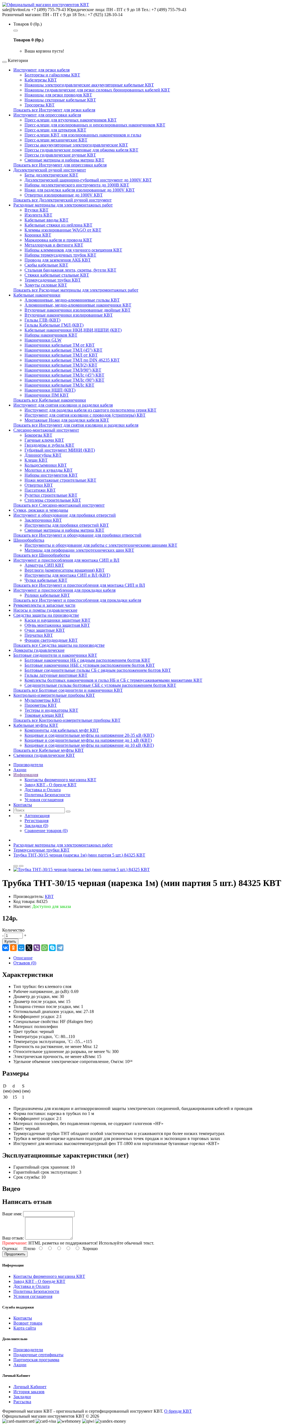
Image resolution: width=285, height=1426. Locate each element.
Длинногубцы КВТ (43, 455)
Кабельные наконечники (36, 295)
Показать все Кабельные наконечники (49, 400)
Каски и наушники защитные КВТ (57, 620)
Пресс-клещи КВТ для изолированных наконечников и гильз (82, 135)
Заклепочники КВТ (43, 520)
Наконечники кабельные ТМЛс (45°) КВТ (64, 375)
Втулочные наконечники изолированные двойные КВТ (77, 310)
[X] (29, 947)
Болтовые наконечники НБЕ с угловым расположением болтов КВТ (89, 665)
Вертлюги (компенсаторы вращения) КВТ (64, 570)
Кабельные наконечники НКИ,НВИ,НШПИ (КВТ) (73, 330)
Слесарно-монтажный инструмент (46, 430)
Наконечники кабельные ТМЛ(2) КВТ (60, 365)
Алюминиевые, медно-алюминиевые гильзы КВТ (72, 300)
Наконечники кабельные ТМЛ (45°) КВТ (63, 350)
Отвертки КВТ (38, 485)
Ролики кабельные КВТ (47, 595)
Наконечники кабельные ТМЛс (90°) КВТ (64, 380)
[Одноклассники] (13, 947)
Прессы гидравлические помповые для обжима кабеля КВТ (81, 150)
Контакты (22, 1318)
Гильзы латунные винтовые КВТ (55, 675)
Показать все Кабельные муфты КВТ (48, 750)
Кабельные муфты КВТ (35, 725)
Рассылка (22, 1401)
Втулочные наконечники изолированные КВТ (68, 315)
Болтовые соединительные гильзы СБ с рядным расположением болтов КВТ (97, 670)
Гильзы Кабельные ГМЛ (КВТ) (53, 325)
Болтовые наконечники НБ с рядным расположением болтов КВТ (87, 660)
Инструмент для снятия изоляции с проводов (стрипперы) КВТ (85, 415)
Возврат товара (27, 1323)
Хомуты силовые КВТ (45, 285)
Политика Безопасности (47, 794)
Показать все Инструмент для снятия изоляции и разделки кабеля (75, 425)
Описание (23, 957)
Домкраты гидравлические (39, 650)
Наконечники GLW (43, 340)
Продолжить (14, 1254)
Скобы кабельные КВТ (46, 265)
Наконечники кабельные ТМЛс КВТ (59, 385)
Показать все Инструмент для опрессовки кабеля (60, 165)
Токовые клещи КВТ (44, 715)
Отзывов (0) (24, 962)
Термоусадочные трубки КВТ (52, 280)
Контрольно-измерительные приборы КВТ (54, 695)
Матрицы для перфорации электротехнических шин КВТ (79, 550)
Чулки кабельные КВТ (45, 580)
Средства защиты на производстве (46, 615)
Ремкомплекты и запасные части (44, 605)
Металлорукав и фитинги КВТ (53, 245)
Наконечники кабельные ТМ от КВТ (59, 345)
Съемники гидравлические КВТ (44, 755)
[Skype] (52, 947)
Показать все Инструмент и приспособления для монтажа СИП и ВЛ (79, 585)
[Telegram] (60, 947)
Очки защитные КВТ (44, 630)
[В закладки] (15, 866)
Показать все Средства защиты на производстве (59, 645)
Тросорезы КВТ (39, 105)
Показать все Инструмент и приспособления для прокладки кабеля (77, 600)
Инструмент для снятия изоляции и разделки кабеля (63, 405)
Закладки (22, 1396)
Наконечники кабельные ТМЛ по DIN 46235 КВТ (72, 360)
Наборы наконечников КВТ (50, 335)
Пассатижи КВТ (40, 490)
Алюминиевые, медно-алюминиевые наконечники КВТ (77, 305)
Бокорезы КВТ (38, 435)
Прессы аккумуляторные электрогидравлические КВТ (76, 145)
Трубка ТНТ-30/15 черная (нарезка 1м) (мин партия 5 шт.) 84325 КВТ (79, 855)
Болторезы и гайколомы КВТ (52, 75)
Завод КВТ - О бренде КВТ (50, 784)
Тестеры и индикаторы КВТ (51, 710)
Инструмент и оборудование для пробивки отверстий (64, 515)
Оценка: (10, 1248)
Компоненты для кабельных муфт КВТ (61, 730)
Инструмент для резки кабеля (41, 70)
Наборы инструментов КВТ (51, 475)
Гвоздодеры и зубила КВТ (49, 445)
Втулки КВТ (36, 210)
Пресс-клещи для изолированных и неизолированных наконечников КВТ (94, 125)
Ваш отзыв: (13, 1238)
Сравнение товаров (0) (46, 830)
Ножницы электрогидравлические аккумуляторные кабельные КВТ (89, 85)
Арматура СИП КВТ (44, 565)
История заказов (29, 1391)
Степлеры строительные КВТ (52, 500)
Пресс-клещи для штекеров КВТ (55, 130)
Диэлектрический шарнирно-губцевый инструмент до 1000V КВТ (88, 180)
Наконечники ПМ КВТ (46, 395)
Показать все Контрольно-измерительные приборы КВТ (67, 720)
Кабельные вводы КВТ (46, 220)
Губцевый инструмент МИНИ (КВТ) (59, 450)
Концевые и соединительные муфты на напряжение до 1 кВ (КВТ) (88, 740)
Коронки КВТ (37, 235)
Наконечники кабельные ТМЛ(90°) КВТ (62, 370)
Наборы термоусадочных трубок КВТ (60, 255)
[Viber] (36, 947)
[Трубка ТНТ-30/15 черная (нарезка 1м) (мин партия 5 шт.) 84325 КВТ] (81, 869)
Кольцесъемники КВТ (45, 465)
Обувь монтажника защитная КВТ (57, 625)
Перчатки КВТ (38, 635)
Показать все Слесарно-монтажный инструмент (59, 505)
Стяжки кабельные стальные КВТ (56, 275)
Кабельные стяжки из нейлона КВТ (58, 225)
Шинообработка (28, 540)
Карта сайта (24, 1328)
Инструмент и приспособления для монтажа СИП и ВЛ (66, 560)
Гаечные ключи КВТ (44, 440)
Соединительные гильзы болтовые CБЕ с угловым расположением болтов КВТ (100, 685)
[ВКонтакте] (5, 947)
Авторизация (37, 815)
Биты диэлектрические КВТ (51, 175)
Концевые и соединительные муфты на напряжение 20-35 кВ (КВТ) (89, 735)
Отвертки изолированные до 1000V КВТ (63, 195)
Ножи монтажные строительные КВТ (60, 480)
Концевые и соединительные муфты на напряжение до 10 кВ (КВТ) (89, 745)
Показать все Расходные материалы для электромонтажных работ (75, 290)
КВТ (49, 896)
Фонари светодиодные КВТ (51, 640)
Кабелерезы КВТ (40, 80)
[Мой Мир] (21, 947)
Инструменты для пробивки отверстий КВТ (66, 525)
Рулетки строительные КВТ (50, 495)
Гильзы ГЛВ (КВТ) (42, 320)
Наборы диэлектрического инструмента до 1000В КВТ (76, 185)
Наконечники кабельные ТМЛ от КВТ (61, 355)
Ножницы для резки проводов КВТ (58, 95)
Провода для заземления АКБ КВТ (57, 260)
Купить (10, 941)
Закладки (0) (36, 825)
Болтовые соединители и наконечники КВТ (55, 655)
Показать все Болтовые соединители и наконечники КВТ (68, 690)
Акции (19, 1364)
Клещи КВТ (36, 460)
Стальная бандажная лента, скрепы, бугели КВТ (70, 270)
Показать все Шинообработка (41, 555)
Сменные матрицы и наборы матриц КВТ (64, 160)
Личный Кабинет (29, 1386)
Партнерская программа (36, 1359)
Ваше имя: (12, 1213)
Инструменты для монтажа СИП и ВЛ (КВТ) (67, 575)
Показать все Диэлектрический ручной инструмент (62, 200)
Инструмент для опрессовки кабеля (47, 115)
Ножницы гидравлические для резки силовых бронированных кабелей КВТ (97, 90)
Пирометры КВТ (40, 705)
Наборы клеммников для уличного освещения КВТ (73, 250)
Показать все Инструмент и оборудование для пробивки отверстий (77, 535)
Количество (13, 930)
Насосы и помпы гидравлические (45, 610)
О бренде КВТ (178, 1411)
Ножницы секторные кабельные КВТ (60, 100)
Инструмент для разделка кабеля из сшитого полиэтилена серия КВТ (90, 410)
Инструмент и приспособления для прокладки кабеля (64, 590)
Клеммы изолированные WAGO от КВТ (62, 230)
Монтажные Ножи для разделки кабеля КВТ (66, 420)
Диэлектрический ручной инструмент (49, 170)
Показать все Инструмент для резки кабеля (54, 110)
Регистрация (36, 820)
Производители (28, 1349)
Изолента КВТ (38, 215)
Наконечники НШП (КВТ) (49, 390)
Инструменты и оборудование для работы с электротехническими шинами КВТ (100, 545)
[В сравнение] (21, 866)
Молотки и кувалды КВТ (48, 470)
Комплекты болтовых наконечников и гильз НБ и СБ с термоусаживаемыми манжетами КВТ (113, 680)
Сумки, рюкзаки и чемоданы (40, 510)
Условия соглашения (43, 799)
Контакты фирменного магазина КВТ (60, 779)
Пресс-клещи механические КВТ (55, 140)
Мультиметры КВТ (42, 700)
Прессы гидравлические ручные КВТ (60, 155)
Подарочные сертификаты (38, 1354)
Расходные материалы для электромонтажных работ (63, 205)
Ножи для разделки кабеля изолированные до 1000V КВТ (79, 190)
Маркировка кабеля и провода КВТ (58, 240)
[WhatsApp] (44, 947)
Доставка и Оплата (42, 789)
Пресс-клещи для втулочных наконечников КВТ (70, 120)
